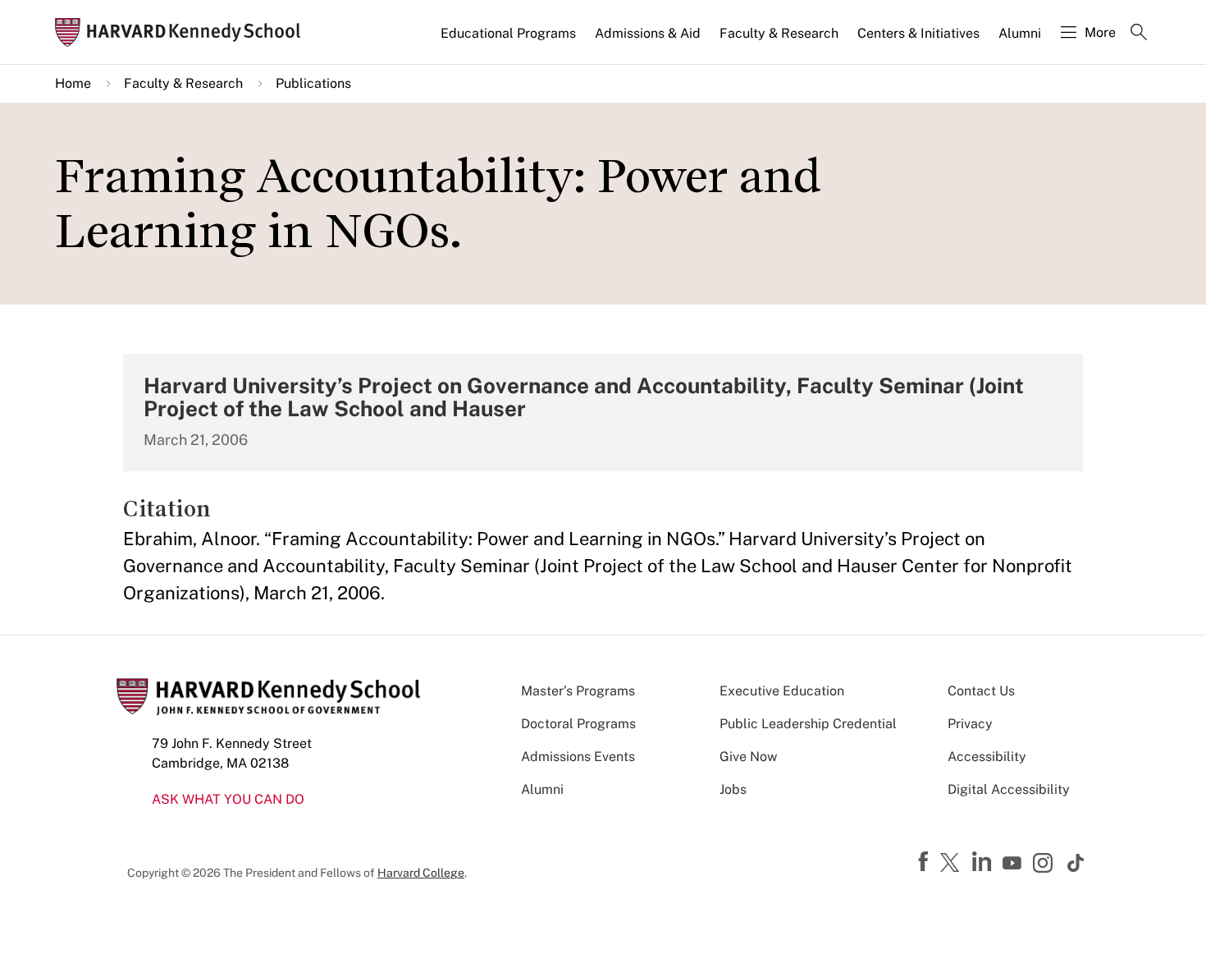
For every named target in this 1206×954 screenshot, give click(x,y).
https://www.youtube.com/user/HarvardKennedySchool (1014, 863)
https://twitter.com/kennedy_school (952, 863)
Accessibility (987, 756)
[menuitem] (509, 40)
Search (1138, 33)
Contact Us (981, 691)
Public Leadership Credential (808, 724)
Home (73, 83)
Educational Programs (508, 33)
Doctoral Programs (578, 724)
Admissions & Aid (648, 33)
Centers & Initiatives (918, 33)
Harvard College (420, 872)
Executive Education (781, 691)
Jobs (733, 789)
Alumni (1019, 33)
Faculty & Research (778, 33)
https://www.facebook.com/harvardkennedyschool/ (925, 862)
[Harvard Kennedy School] (183, 32)
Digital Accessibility (1009, 789)
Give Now (748, 756)
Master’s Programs (578, 691)
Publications (313, 83)
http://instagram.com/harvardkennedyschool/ (1045, 864)
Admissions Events (578, 756)
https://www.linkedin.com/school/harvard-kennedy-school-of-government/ (983, 862)
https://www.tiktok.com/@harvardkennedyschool (1076, 862)
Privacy (970, 724)
